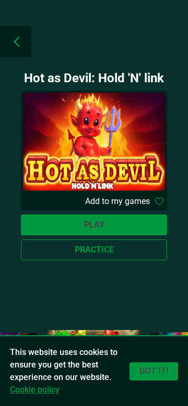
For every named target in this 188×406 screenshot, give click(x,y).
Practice (94, 250)
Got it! (153, 371)
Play (94, 225)
